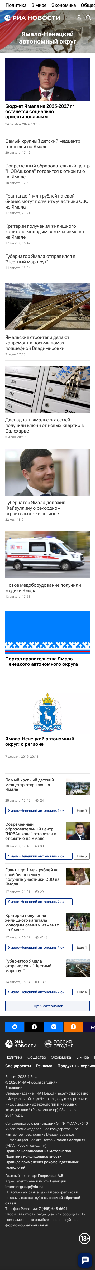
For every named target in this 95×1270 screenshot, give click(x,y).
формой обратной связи (26, 1225)
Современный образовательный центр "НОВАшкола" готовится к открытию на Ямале (30, 831)
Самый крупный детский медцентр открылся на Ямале (29, 785)
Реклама (44, 1066)
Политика (13, 1057)
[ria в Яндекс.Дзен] (34, 1027)
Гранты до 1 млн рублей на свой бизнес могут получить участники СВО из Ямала (32, 877)
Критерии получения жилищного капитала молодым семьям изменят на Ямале (32, 922)
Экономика (61, 1057)
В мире (82, 1057)
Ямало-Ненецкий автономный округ (47, 37)
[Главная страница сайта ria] (31, 17)
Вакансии (13, 1088)
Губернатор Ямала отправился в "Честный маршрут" (28, 966)
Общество (36, 1057)
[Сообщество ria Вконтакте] (53, 1027)
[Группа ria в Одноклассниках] (73, 1027)
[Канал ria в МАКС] (14, 1027)
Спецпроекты (18, 1066)
